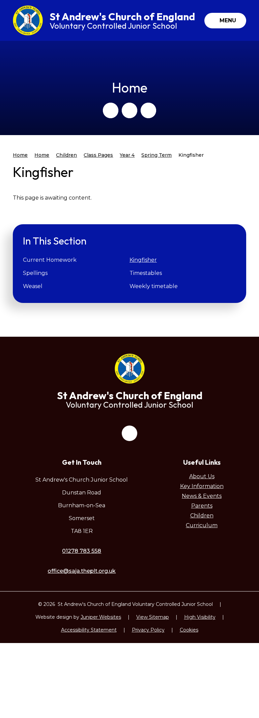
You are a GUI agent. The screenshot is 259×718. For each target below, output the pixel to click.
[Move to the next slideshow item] (129, 110)
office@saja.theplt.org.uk (82, 571)
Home (20, 155)
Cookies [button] (189, 630)
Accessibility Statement (89, 630)
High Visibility (199, 617)
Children (66, 155)
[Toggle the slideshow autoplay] (148, 110)
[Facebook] (129, 433)
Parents (201, 506)
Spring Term (156, 155)
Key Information (202, 486)
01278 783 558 (81, 551)
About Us (201, 476)
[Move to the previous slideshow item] (110, 110)
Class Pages (98, 155)
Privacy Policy (148, 630)
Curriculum (202, 525)
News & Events (202, 496)
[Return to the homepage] (28, 20)
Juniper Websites (101, 617)
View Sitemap (152, 617)
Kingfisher (191, 155)
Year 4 (127, 155)
